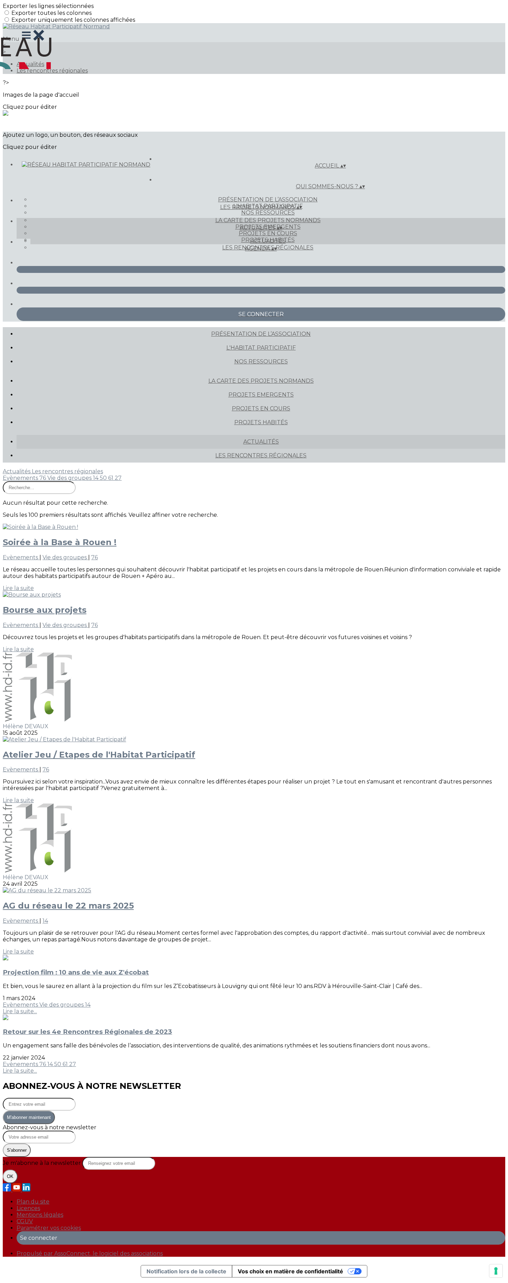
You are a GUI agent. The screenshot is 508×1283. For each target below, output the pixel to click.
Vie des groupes (70, 478)
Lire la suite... (20, 1011)
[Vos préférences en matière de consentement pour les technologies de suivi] (495, 1270)
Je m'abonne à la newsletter (42, 1163)
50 (104, 478)
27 (118, 478)
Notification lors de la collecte (186, 1271)
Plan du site (33, 1201)
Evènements (21, 478)
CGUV (25, 1221)
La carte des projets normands (268, 220)
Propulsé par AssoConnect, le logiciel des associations (90, 1253)
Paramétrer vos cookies (49, 1228)
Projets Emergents (261, 394)
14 (96, 478)
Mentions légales (40, 1214)
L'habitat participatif (261, 347)
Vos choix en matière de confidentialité (290, 1271)
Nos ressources (268, 212)
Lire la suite (18, 588)
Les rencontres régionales (52, 70)
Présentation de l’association (268, 199)
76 (43, 478)
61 (111, 478)
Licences (28, 1208)
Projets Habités (261, 422)
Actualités (268, 241)
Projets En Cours (268, 233)
